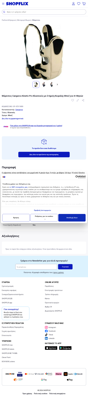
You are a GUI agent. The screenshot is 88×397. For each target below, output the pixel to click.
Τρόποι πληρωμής (51, 294)
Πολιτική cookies (40, 393)
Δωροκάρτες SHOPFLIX (53, 311)
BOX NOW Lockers (8, 361)
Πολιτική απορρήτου (57, 393)
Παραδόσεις (49, 286)
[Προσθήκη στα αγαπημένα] (72, 100)
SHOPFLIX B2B (7, 298)
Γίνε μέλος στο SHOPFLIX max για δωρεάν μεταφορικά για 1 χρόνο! (36, 126)
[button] (3, 3)
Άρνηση (16, 218)
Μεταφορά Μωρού (24, 20)
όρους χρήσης (58, 272)
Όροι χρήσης (27, 393)
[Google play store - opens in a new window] (65, 348)
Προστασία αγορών (52, 303)
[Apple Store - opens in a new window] (51, 348)
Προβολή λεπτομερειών (42, 210)
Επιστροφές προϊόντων (54, 290)
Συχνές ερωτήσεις (9, 331)
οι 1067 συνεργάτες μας (19, 187)
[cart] (84, 3)
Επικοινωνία (6, 335)
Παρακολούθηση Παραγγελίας (13, 327)
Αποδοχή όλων (71, 218)
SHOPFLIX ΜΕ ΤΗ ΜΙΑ (9, 353)
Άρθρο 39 (48, 307)
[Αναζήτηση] (4, 11)
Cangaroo (19, 110)
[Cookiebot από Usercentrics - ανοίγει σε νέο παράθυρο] (76, 176)
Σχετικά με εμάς (8, 286)
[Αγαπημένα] (78, 3)
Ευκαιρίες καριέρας (9, 290)
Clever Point (6, 357)
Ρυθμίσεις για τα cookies (44, 216)
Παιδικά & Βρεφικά (9, 20)
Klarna (47, 298)
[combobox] (44, 12)
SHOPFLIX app (7, 303)
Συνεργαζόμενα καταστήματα (12, 294)
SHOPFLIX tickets (8, 349)
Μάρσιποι (36, 20)
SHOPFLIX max (7, 345)
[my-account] (73, 3)
